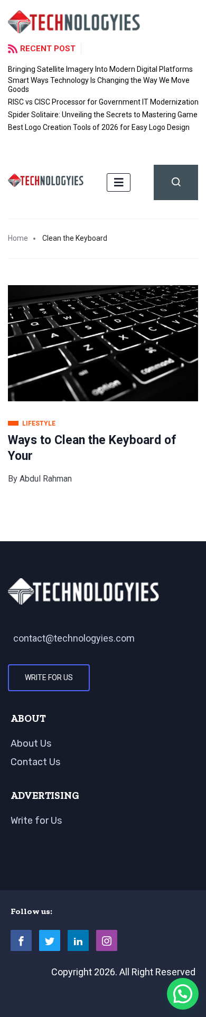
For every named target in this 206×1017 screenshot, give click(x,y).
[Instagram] (106, 940)
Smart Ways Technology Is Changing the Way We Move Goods (99, 84)
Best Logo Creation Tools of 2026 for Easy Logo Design (99, 127)
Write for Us (49, 677)
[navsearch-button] (176, 182)
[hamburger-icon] (118, 182)
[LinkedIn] (78, 940)
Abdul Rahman (46, 479)
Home (18, 238)
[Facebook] (21, 940)
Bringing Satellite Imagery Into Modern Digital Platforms (100, 69)
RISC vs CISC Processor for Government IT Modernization (103, 102)
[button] (183, 994)
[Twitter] (49, 940)
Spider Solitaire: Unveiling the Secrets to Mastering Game (103, 114)
